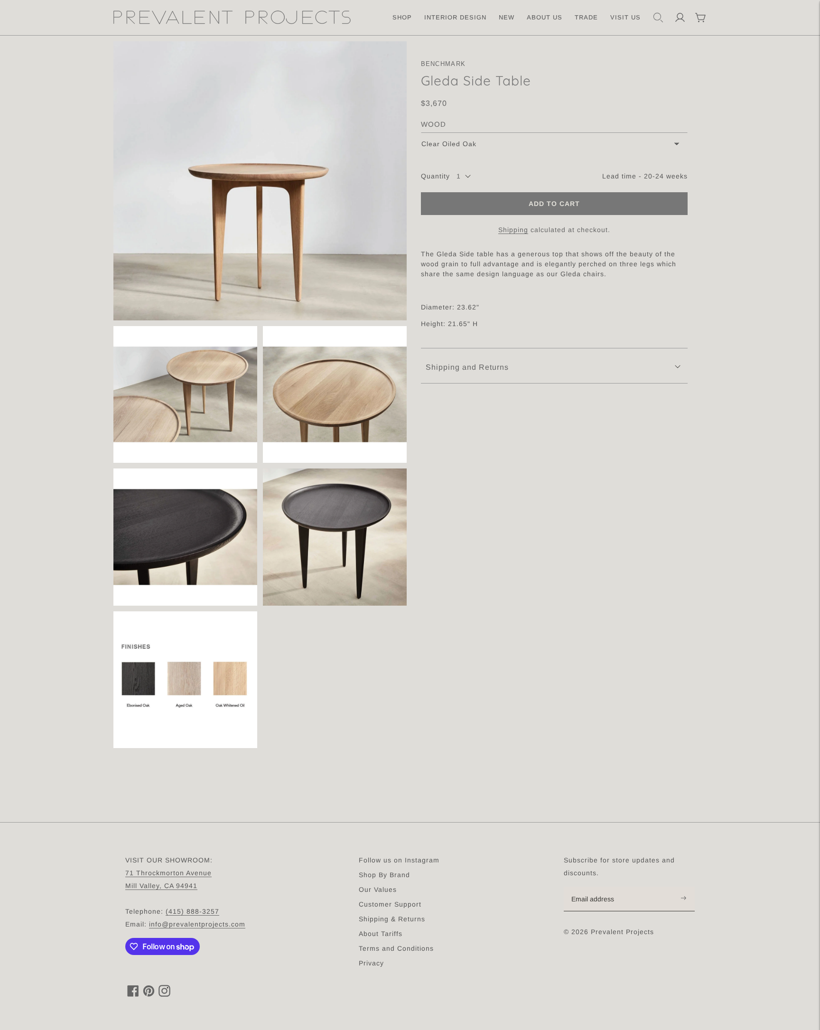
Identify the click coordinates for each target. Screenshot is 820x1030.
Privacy (371, 963)
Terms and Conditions (396, 948)
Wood (433, 124)
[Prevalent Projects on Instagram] (164, 994)
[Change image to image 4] (185, 537)
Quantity (435, 176)
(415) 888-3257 (192, 911)
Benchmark (443, 63)
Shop (402, 17)
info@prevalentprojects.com (197, 924)
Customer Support (390, 904)
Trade (586, 17)
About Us (544, 17)
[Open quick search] (658, 17)
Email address (597, 887)
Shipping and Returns (467, 367)
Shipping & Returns (392, 919)
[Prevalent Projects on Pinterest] (149, 994)
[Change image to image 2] (185, 394)
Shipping (513, 230)
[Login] (680, 17)
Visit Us (625, 17)
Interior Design (455, 17)
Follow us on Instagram (399, 860)
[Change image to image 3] (335, 394)
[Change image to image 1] (260, 180)
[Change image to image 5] (335, 537)
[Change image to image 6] (185, 680)
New (506, 17)
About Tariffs (380, 933)
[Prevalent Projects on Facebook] (133, 994)
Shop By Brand (384, 875)
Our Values (378, 889)
